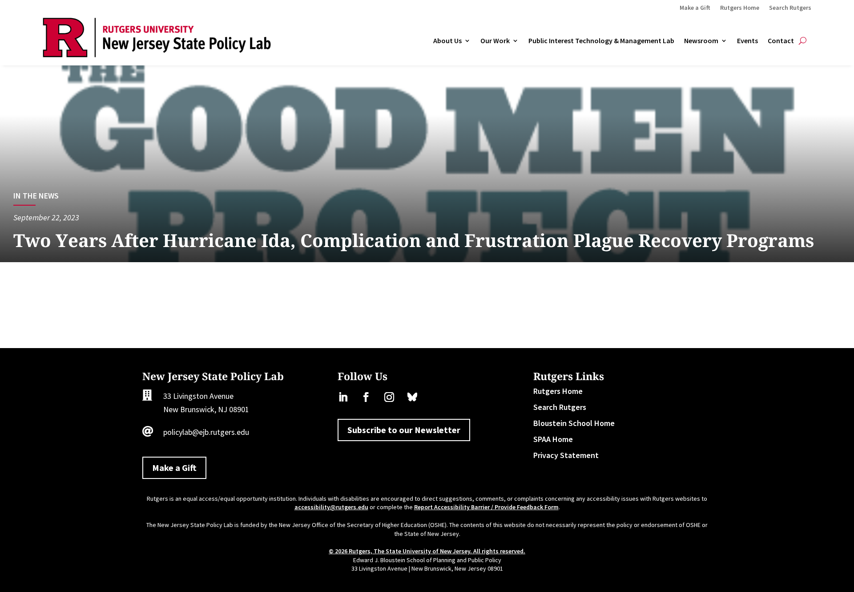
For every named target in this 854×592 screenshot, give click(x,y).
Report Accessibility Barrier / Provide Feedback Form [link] (486, 507)
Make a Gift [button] (174, 467)
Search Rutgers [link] (790, 8)
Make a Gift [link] (695, 8)
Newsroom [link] (701, 41)
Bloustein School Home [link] (574, 423)
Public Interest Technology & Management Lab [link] (601, 41)
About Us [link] (447, 41)
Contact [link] (781, 41)
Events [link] (747, 41)
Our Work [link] (495, 41)
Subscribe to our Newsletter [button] (403, 429)
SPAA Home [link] (553, 439)
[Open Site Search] (802, 41)
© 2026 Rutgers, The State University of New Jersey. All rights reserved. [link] (427, 551)
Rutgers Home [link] (739, 8)
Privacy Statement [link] (566, 455)
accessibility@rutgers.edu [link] (331, 507)
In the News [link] (36, 196)
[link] (157, 54)
